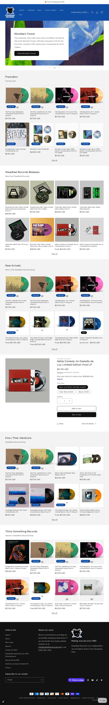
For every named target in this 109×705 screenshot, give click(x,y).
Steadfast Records (29, 698)
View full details (88, 424)
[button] (22, 10)
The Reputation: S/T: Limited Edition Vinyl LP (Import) (89, 113)
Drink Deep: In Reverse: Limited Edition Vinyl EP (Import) (65, 604)
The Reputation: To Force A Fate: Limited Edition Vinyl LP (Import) (66, 113)
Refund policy (41, 698)
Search (8, 635)
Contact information (88, 698)
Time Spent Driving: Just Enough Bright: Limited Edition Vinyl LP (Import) (41, 339)
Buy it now (76, 415)
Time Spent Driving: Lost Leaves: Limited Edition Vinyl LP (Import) (16, 339)
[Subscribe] (41, 679)
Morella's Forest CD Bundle (39, 149)
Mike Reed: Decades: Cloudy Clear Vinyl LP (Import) (91, 604)
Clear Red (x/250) (66, 392)
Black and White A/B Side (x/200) (72, 387)
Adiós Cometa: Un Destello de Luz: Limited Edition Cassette (92, 245)
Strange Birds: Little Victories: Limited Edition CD (15, 150)
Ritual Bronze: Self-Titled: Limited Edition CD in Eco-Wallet (41, 208)
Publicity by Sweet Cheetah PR (16, 664)
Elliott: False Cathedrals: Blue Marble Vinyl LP (65, 474)
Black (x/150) (84, 392)
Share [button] (61, 424)
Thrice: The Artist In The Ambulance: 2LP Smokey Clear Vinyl (90, 475)
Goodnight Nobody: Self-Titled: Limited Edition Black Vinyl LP (41, 511)
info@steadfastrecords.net (49, 647)
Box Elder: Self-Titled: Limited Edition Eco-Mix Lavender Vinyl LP (42, 245)
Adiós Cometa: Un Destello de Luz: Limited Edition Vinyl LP (67, 245)
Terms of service (63, 698)
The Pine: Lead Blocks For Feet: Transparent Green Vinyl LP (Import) (41, 113)
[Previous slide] (49, 68)
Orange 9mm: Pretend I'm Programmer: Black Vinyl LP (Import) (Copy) (16, 567)
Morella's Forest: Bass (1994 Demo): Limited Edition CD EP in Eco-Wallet (66, 151)
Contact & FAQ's (11, 650)
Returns (8, 646)
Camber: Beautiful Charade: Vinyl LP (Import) (91, 339)
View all (54, 160)
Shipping (60, 372)
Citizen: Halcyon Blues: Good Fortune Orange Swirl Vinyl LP (90, 511)
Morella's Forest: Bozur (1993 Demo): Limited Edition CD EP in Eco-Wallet (91, 151)
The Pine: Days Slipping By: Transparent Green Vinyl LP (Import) (14, 113)
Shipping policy (75, 698)
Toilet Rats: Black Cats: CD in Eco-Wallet (17, 245)
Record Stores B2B (12, 660)
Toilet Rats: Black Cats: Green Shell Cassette (90, 208)
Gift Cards (9, 642)
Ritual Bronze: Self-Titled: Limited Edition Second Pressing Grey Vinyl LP (16, 209)
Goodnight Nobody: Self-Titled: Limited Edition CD (16, 511)
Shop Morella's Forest (27, 53)
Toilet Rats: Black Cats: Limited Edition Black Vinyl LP (65, 208)
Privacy (8, 668)
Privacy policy (52, 698)
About (7, 639)
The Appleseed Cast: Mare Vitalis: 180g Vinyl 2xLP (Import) (66, 339)
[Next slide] (59, 68)
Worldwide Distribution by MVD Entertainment (17, 655)
